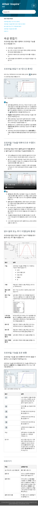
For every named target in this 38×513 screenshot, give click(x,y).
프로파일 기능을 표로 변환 (10, 28)
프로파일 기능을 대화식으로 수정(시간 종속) (14, 24)
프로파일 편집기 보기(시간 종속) (12, 21)
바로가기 (6, 31)
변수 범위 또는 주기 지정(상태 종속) (12, 26)
